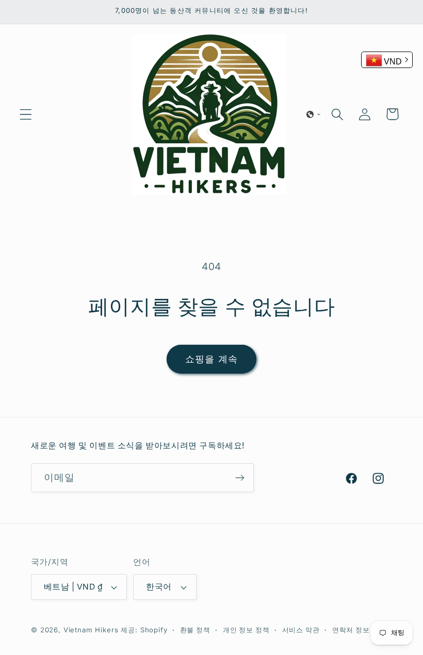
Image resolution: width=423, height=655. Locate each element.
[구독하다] (239, 477)
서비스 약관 (301, 630)
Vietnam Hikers (91, 630)
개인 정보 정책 (246, 630)
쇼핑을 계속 (211, 359)
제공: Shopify (144, 630)
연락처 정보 (351, 630)
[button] (26, 114)
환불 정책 (195, 630)
